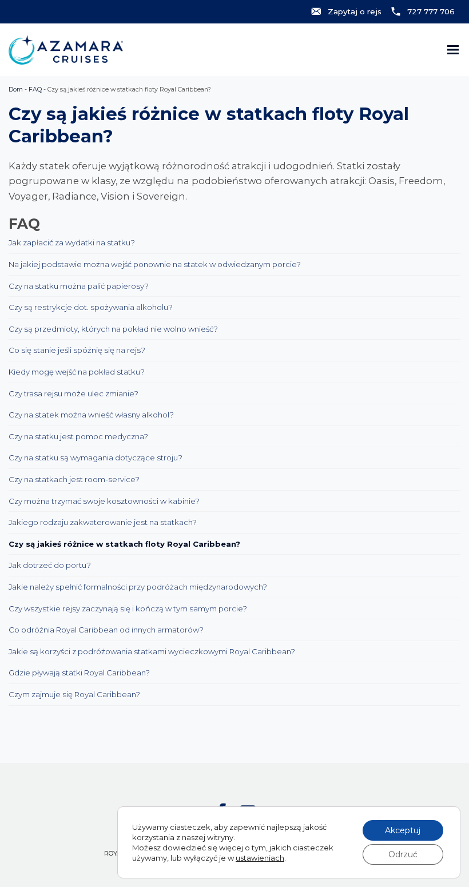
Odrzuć (403, 854)
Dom (16, 89)
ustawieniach (260, 857)
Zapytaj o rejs (354, 11)
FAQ (35, 89)
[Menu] (453, 49)
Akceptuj (402, 830)
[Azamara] (66, 50)
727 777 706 (431, 11)
